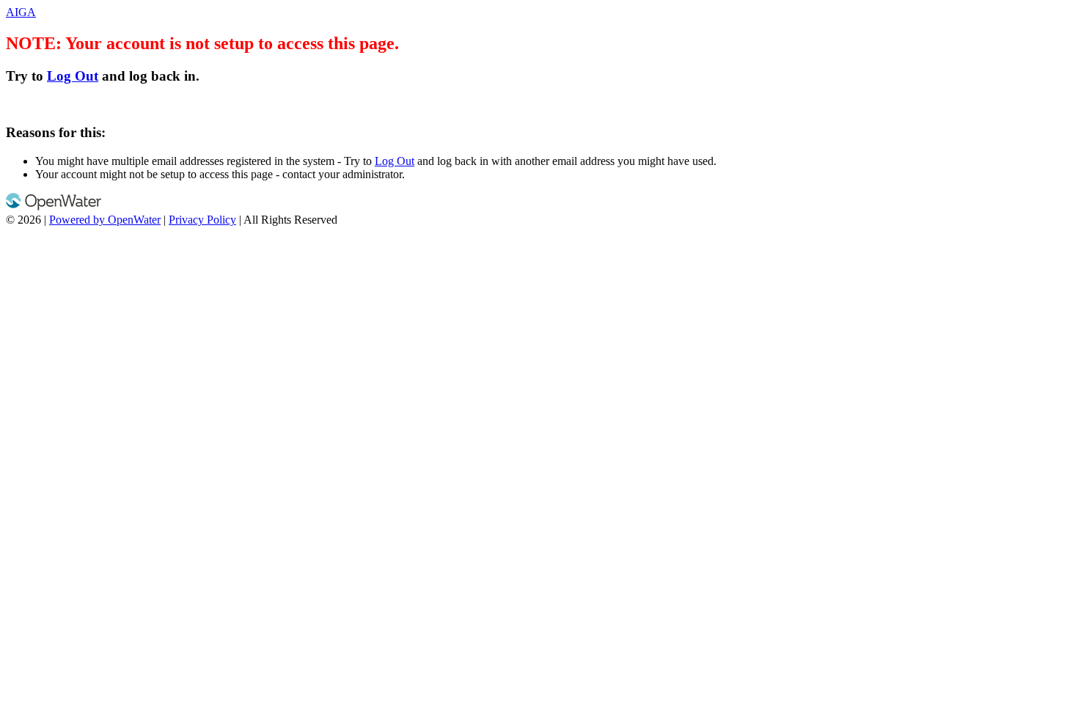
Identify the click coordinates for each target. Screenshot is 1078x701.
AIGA (21, 12)
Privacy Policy (202, 219)
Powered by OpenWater (105, 219)
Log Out (72, 76)
